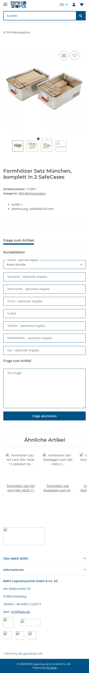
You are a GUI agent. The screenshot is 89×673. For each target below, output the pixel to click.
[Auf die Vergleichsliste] (64, 55)
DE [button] (62, 4)
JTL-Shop (52, 667)
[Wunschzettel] (82, 4)
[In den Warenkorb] (6, 45)
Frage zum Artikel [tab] (18, 240)
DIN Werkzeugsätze (32, 193)
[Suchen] (80, 15)
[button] (74, 4)
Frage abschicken (44, 416)
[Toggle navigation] (5, 2)
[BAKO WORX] (18, 4)
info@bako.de (20, 612)
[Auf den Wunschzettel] (74, 55)
